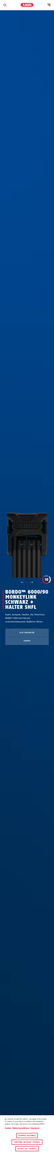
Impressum (35, 1128)
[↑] (22, 582)
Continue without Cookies (27, 1142)
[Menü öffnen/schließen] (49, 5)
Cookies (8, 1128)
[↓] (31, 582)
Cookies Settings (27, 1136)
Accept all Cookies (27, 1149)
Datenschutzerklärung (20, 1128)
